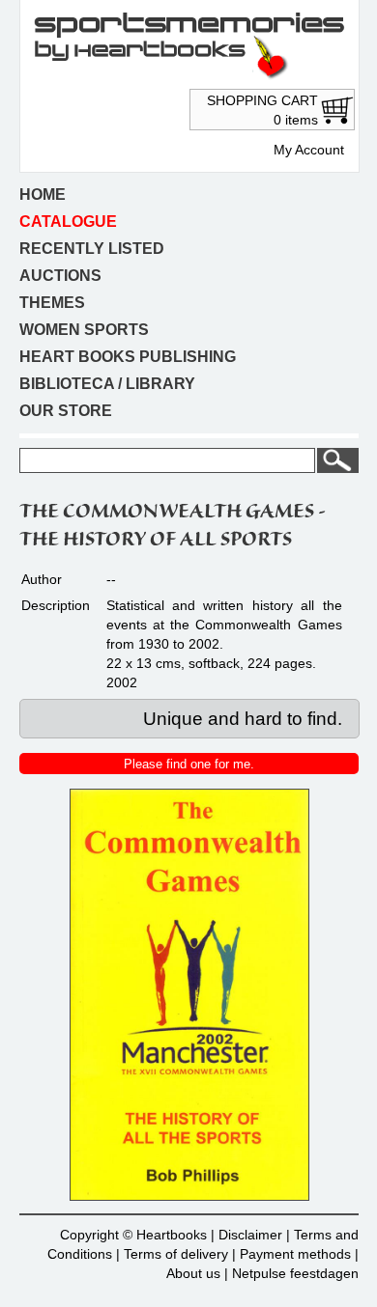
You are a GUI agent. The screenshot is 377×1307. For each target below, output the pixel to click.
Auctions (60, 275)
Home (42, 194)
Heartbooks (171, 1234)
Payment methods (295, 1254)
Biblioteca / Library (107, 383)
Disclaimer (250, 1234)
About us (193, 1273)
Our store (65, 411)
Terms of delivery (176, 1254)
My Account (309, 149)
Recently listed (91, 248)
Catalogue (68, 221)
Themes (52, 302)
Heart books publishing (127, 356)
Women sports (84, 329)
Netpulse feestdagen (295, 1273)
